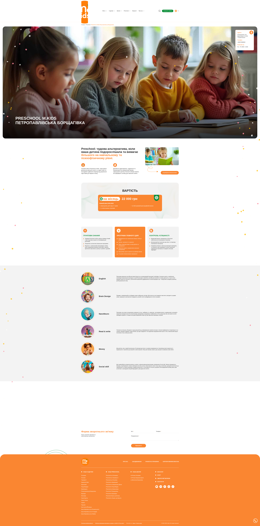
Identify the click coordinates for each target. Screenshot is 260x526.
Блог (159, 475)
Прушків (83, 504)
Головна (83, 24)
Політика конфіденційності (87, 523)
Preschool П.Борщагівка (112, 491)
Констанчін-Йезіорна (86, 507)
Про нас (141, 10)
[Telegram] (160, 486)
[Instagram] (169, 486)
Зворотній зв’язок (163, 478)
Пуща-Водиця (84, 486)
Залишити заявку (167, 10)
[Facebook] (164, 486)
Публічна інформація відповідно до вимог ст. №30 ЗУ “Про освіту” (109, 523)
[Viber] (156, 486)
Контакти (160, 481)
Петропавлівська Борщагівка (88, 491)
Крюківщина (84, 489)
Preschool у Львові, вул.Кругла (113, 498)
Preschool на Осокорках (112, 475)
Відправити (138, 445)
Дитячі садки (139, 523)
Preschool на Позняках (111, 480)
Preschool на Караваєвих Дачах (114, 484)
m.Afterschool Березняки (137, 480)
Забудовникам (136, 461)
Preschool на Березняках (112, 489)
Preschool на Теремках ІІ (112, 477)
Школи (118, 10)
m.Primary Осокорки (135, 475)
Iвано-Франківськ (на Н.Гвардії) (89, 511)
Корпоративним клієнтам (171, 461)
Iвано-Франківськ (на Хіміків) (88, 513)
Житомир (83, 495)
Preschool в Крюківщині (112, 482)
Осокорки (83, 475)
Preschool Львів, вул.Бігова (113, 495)
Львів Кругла (84, 498)
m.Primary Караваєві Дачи (137, 477)
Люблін (83, 502)
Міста (104, 10)
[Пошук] (159, 11)
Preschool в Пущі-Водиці (112, 486)
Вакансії (134, 10)
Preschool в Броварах (111, 493)
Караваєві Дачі (85, 482)
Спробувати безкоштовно (170, 172)
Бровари (83, 493)
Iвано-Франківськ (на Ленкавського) (90, 509)
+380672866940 (241, 42)
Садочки (111, 10)
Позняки (83, 477)
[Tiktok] (173, 486)
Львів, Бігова (84, 500)
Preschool (126, 10)
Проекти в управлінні (152, 461)
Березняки (84, 484)
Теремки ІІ (83, 480)
